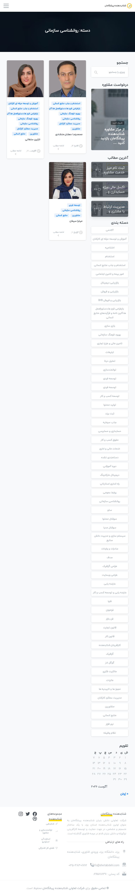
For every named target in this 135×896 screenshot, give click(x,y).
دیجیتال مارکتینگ (109, 475)
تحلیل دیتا (109, 361)
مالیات (109, 680)
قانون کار (109, 636)
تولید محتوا (110, 405)
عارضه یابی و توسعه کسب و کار (110, 592)
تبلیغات (109, 352)
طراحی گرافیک (109, 566)
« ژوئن (124, 793)
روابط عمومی (110, 492)
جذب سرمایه (110, 422)
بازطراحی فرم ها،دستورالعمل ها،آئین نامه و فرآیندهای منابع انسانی (110, 313)
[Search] (96, 72)
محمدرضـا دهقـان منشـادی (68, 134)
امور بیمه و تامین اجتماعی (110, 274)
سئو (109, 510)
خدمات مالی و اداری (109, 448)
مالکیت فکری (110, 671)
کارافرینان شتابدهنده (110, 645)
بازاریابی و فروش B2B (109, 300)
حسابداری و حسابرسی (109, 431)
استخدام (109, 256)
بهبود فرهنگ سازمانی (109, 334)
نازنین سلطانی (32, 139)
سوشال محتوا (109, 519)
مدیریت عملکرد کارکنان (110, 698)
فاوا (110, 601)
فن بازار (109, 619)
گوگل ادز (109, 662)
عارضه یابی (110, 583)
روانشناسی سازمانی (109, 501)
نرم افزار (110, 724)
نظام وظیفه (110, 733)
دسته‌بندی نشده (109, 457)
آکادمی (110, 230)
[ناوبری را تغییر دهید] (6, 6)
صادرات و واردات (109, 548)
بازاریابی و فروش (109, 291)
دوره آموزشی (109, 466)
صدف (110, 557)
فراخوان (110, 610)
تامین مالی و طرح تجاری (109, 343)
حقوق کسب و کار (110, 440)
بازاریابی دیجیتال (110, 282)
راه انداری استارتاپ (110, 484)
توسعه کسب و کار (109, 396)
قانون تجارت (109, 627)
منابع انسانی (109, 715)
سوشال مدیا (109, 527)
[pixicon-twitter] (27, 813)
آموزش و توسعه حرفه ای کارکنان (110, 239)
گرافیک (110, 654)
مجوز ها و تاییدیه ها (110, 689)
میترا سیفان (76, 221)
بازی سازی (109, 326)
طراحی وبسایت (109, 575)
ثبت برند (109, 413)
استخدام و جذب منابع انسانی (109, 265)
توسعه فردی (109, 378)
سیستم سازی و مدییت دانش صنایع (110, 538)
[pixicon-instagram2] (20, 813)
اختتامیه (109, 247)
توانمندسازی (109, 369)
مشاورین (109, 706)
